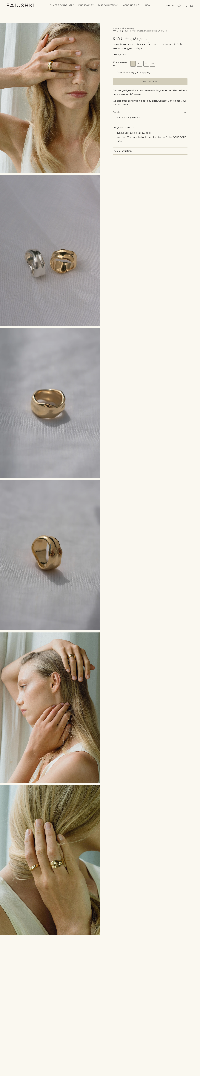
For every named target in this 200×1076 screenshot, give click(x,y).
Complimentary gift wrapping (133, 72)
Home (116, 28)
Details (117, 112)
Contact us (164, 101)
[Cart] (191, 5)
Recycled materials (123, 127)
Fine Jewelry (128, 28)
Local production (122, 151)
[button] (62, 5)
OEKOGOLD (179, 137)
